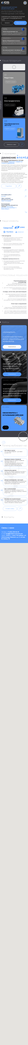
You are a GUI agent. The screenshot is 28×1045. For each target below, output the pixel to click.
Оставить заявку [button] (10, 522)
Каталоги (7, 23)
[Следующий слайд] (27, 236)
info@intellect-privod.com (14, 547)
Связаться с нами (11, 144)
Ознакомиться (12, 360)
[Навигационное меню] (25, 2)
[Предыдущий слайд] (0, 236)
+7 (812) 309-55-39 (13, 545)
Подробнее (8, 186)
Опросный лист (20, 23)
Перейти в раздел (11, 81)
